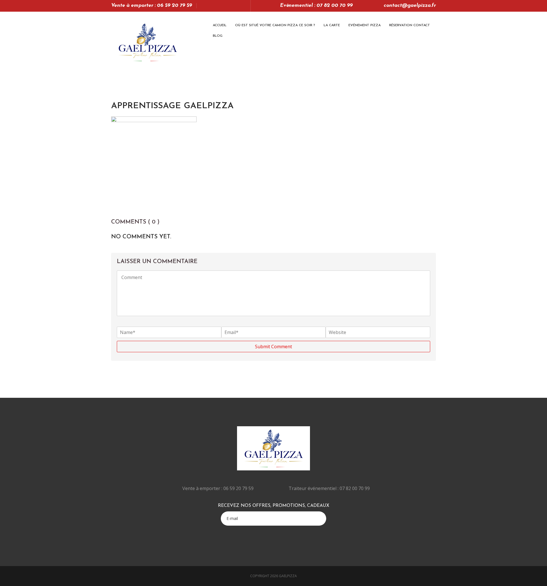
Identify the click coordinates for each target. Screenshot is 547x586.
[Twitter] (211, 6)
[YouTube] (226, 6)
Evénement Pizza (364, 25)
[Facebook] (219, 6)
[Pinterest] (234, 6)
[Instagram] (242, 6)
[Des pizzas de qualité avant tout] (147, 42)
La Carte (332, 25)
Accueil (219, 25)
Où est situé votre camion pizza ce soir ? (275, 25)
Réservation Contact (409, 25)
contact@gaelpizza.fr (410, 5)
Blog (218, 36)
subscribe (321, 518)
